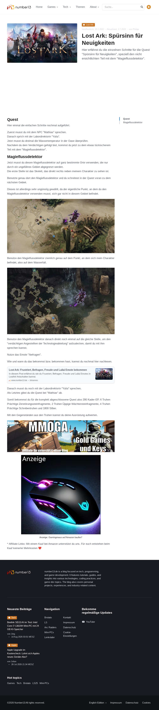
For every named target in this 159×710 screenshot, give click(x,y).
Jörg (13, 634)
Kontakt (67, 617)
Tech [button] (66, 7)
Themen (80, 7)
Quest (126, 118)
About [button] (93, 7)
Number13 (20, 702)
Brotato (48, 617)
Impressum (69, 622)
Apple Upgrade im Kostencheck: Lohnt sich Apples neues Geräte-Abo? (23, 653)
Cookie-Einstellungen (70, 634)
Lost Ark (89, 25)
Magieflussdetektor (132, 122)
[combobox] (123, 7)
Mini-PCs (49, 632)
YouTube (90, 621)
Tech (13, 617)
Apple (13, 645)
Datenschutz (69, 627)
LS (45, 622)
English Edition (97, 702)
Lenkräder (49, 637)
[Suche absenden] (141, 7)
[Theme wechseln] (149, 7)
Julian (13, 661)
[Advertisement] (79, 94)
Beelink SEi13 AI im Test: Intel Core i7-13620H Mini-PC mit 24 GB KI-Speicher (23, 626)
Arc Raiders (50, 627)
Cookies (146, 702)
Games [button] (52, 7)
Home (39, 7)
